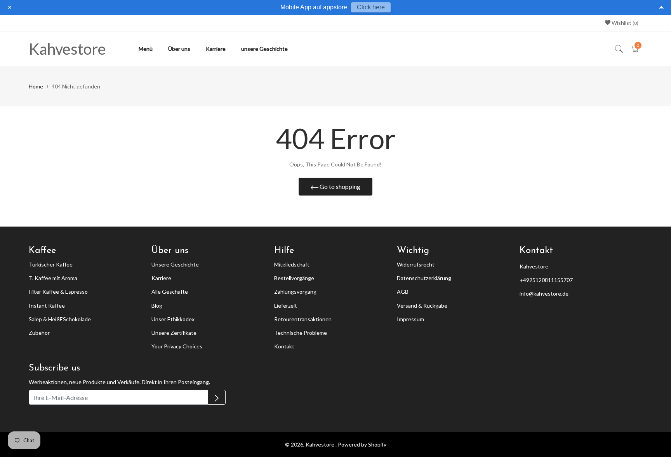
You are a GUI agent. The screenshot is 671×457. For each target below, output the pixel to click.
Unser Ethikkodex (173, 319)
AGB (403, 291)
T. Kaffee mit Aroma (53, 278)
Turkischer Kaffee (51, 264)
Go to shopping (339, 186)
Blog (156, 305)
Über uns (179, 48)
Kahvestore (67, 49)
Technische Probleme (300, 332)
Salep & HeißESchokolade (60, 319)
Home (36, 86)
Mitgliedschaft (291, 264)
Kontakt (284, 346)
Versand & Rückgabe (422, 305)
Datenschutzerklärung (424, 278)
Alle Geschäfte (169, 291)
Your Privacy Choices (176, 346)
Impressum (410, 319)
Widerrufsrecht (416, 264)
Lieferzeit (285, 305)
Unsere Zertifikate (173, 332)
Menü (146, 48)
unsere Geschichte (264, 48)
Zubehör (39, 332)
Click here (371, 7)
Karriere (216, 48)
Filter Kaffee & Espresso (58, 291)
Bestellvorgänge (294, 278)
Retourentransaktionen (303, 319)
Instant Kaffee (47, 305)
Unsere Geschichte (175, 264)
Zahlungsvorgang (295, 291)
